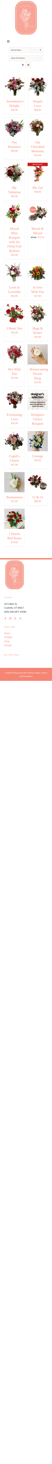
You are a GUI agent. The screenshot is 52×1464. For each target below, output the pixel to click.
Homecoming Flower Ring (39, 373)
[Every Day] (14, 86)
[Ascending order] (40, 50)
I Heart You (14, 328)
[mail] (20, 618)
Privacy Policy (34, 673)
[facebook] (5, 618)
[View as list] (28, 65)
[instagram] (10, 618)
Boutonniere (14, 497)
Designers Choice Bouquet (37, 419)
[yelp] (15, 618)
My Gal (37, 187)
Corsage (37, 456)
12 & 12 (37, 497)
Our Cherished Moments (37, 146)
